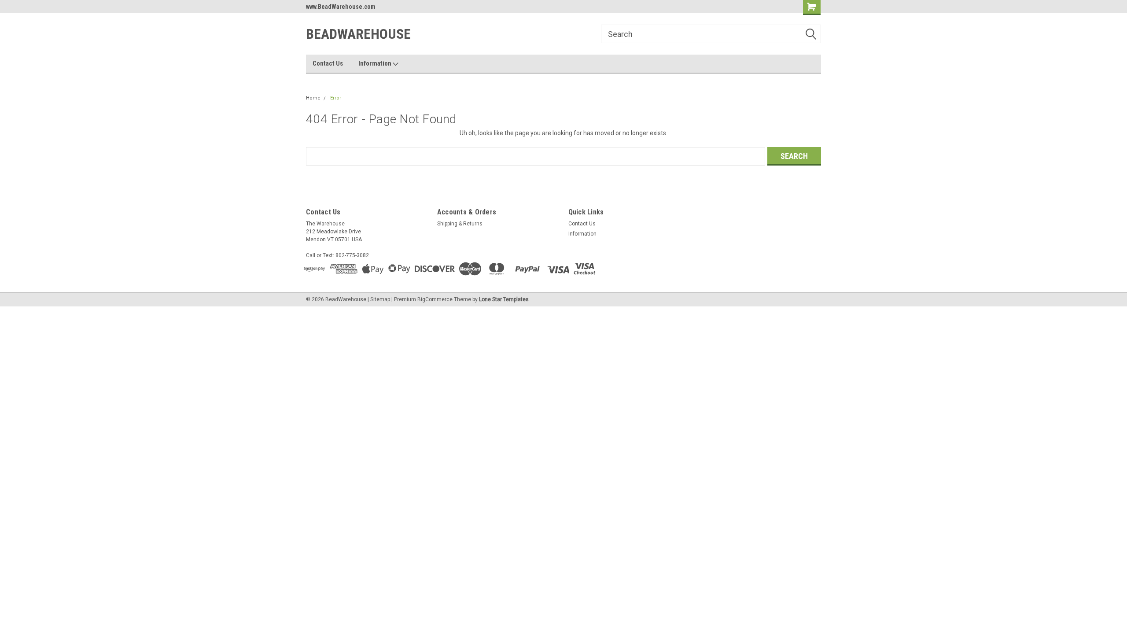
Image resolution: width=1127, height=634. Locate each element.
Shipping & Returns (459, 224)
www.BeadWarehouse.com (341, 6)
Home (313, 98)
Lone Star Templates (504, 299)
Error (335, 98)
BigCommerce (435, 299)
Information (375, 63)
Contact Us (328, 63)
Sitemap (380, 299)
